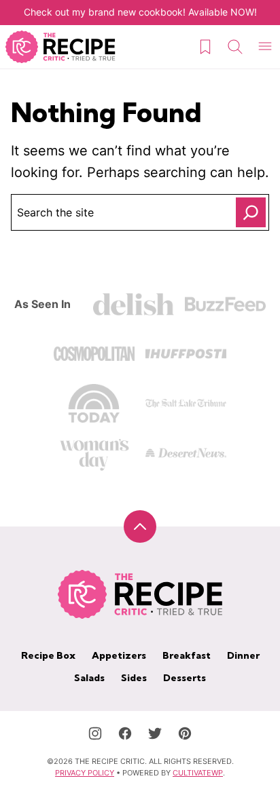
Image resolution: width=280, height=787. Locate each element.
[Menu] (265, 47)
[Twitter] (155, 733)
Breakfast (186, 655)
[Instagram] (95, 733)
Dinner (243, 655)
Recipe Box (48, 655)
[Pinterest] (185, 733)
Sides (134, 678)
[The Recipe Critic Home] (60, 47)
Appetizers (119, 655)
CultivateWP (198, 773)
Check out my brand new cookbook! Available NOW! (140, 12)
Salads (89, 678)
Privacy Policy (84, 773)
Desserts (184, 678)
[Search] (235, 47)
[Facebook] (125, 733)
